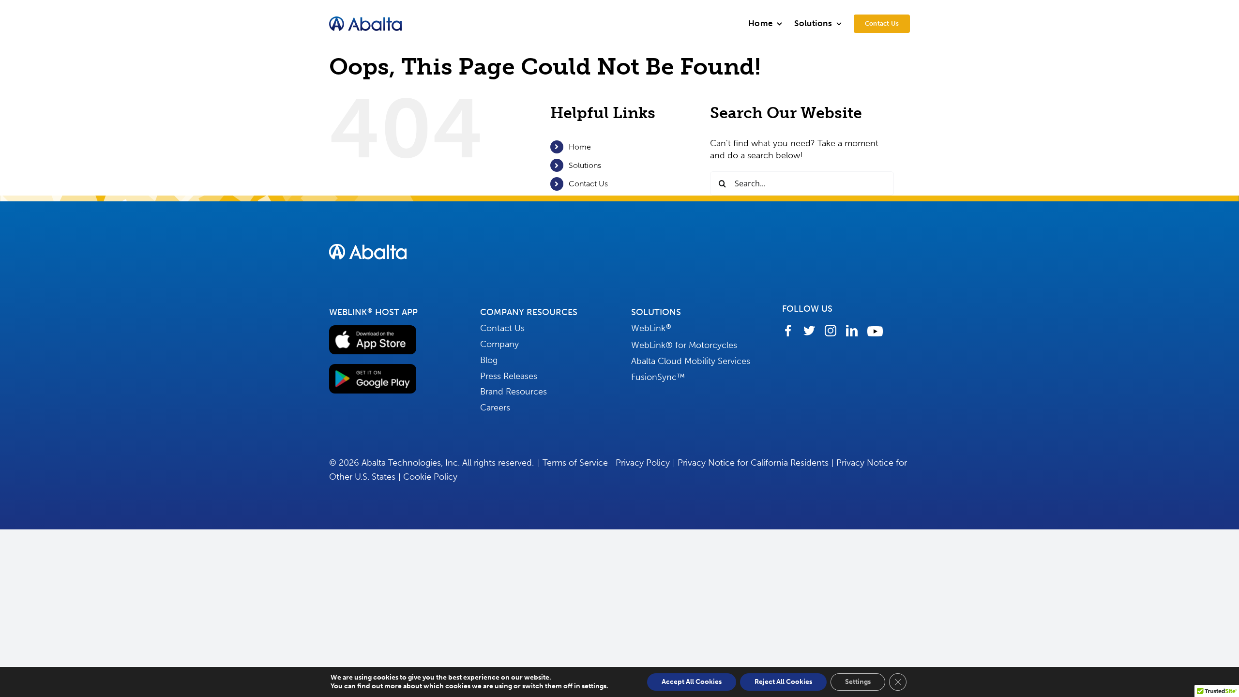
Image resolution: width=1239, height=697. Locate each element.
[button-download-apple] (372, 329)
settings (594, 686)
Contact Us (588, 183)
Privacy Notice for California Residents (753, 462)
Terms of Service (575, 462)
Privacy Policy (643, 462)
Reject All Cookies (783, 682)
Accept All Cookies (692, 682)
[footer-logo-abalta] (368, 248)
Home (580, 147)
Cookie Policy (430, 476)
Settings (858, 682)
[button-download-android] (372, 368)
